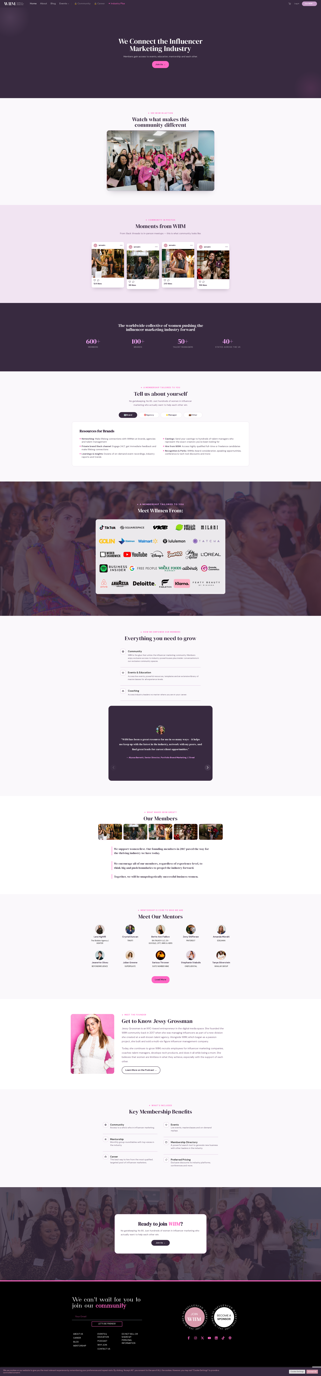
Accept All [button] (312, 1371)
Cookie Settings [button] (297, 1371)
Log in (296, 4)
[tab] (128, 415)
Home (33, 4)
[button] (160, 160)
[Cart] (290, 4)
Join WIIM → (309, 4)
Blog (53, 4)
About (43, 4)
